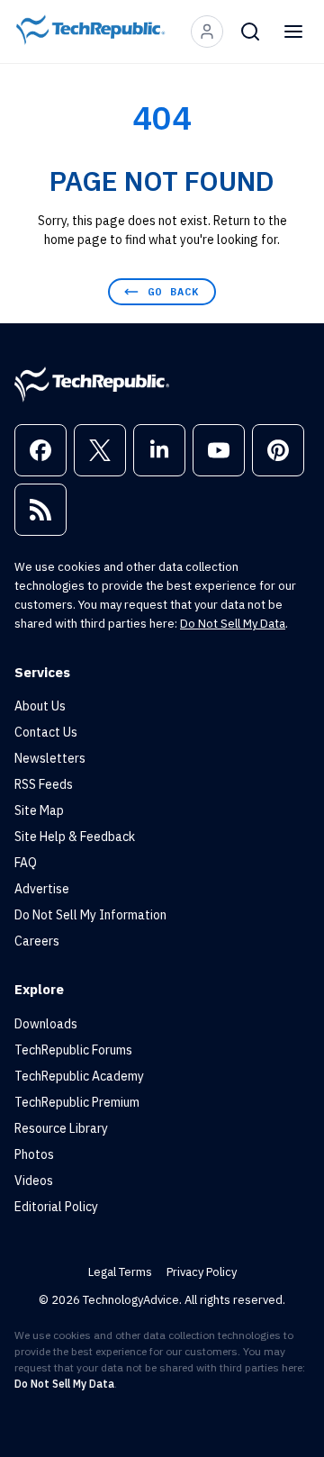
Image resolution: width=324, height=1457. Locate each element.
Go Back (173, 291)
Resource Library (61, 1128)
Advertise (41, 889)
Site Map (39, 810)
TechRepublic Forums (73, 1050)
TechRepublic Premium (77, 1102)
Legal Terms (120, 1272)
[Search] (250, 31)
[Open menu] (293, 31)
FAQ (25, 863)
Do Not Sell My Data (232, 623)
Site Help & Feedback (74, 836)
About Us (40, 706)
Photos (34, 1154)
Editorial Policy (56, 1207)
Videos (33, 1180)
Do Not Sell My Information (90, 915)
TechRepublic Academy (79, 1076)
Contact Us (45, 732)
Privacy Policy (201, 1272)
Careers (36, 941)
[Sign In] (207, 31)
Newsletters (50, 758)
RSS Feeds (43, 784)
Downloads (45, 1024)
